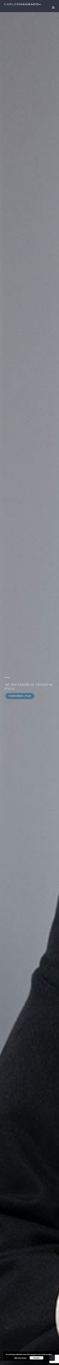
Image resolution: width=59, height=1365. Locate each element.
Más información (20, 1358)
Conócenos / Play (20, 696)
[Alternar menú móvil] (53, 7)
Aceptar (36, 1358)
